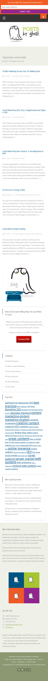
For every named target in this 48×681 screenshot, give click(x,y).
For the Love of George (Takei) (13, 190)
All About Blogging (21, 195)
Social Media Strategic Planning (13, 228)
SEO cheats (36, 452)
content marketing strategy (17, 418)
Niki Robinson (8, 195)
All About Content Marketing (21, 76)
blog (33, 406)
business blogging (21, 413)
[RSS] (18, 669)
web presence (23, 462)
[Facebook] (29, 669)
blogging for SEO (27, 410)
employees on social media (28, 430)
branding (7, 413)
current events (33, 427)
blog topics (38, 410)
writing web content (24, 465)
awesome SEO (25, 402)
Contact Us (9, 627)
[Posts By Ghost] (24, 41)
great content (18, 438)
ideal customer (16, 445)
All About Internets (19, 117)
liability (35, 445)
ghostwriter (21, 436)
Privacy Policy (31, 662)
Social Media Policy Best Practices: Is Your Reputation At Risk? (22, 152)
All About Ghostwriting (33, 195)
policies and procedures (19, 452)
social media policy (22, 456)
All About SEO (10, 387)
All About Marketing (12, 382)
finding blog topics (23, 432)
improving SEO (26, 445)
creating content (27, 423)
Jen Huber (7, 76)
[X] (25, 669)
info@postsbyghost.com (14, 624)
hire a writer (35, 439)
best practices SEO (24, 406)
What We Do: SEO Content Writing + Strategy (23, 656)
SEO (29, 452)
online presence (19, 448)
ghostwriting (28, 436)
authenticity (11, 402)
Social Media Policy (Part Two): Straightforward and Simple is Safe (24, 111)
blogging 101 (13, 409)
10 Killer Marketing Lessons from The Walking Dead (21, 71)
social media (11, 455)
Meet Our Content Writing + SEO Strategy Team (20, 659)
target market (25, 459)
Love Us (40, 659)
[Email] (22, 669)
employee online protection (12, 430)
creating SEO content (16, 426)
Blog (13, 662)
